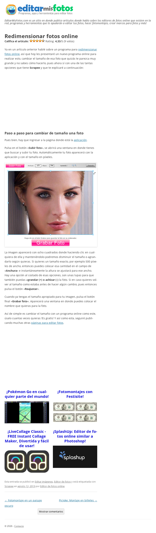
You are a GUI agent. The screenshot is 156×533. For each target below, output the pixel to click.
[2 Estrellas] (34, 40)
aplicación (80, 140)
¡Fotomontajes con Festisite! (74, 394)
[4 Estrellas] (40, 40)
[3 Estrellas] (37, 40)
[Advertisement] (51, 100)
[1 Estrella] (31, 40)
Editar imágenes (44, 481)
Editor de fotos (62, 481)
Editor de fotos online (52, 486)
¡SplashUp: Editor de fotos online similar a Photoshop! (75, 436)
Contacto (19, 526)
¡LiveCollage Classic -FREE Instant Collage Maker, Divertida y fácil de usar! (27, 438)
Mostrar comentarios (51, 511)
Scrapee (9, 486)
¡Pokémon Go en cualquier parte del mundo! (27, 394)
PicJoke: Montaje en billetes (78, 500)
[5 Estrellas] (43, 40)
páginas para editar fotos (47, 323)
